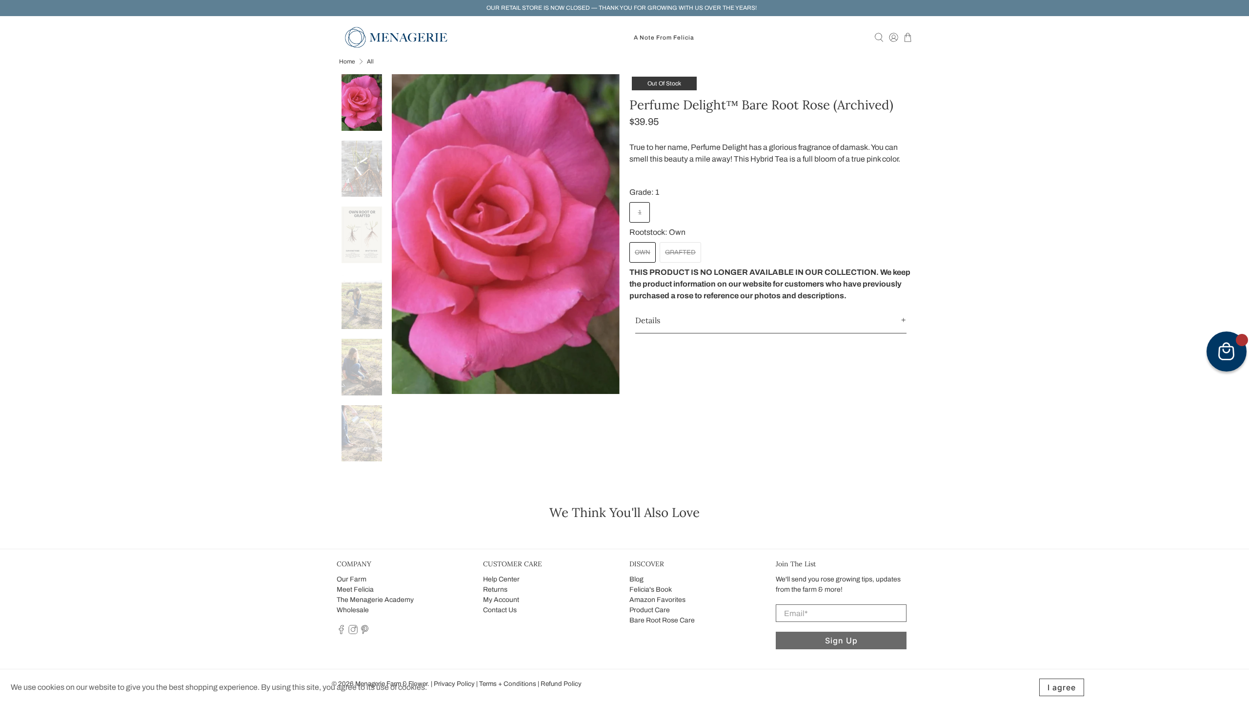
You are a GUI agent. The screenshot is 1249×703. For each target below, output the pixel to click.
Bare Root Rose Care (662, 620)
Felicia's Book (650, 589)
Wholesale (353, 610)
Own (642, 252)
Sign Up (841, 640)
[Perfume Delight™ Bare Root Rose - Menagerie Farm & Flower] (506, 234)
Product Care (649, 610)
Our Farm (351, 579)
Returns (495, 589)
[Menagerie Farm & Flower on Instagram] (353, 632)
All (370, 61)
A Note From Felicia (664, 37)
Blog (636, 579)
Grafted (680, 252)
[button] (771, 320)
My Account (501, 599)
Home (347, 61)
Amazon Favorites (657, 599)
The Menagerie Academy (375, 599)
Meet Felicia (355, 589)
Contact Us (500, 610)
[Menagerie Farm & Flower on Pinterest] (364, 632)
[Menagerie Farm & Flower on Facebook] (341, 632)
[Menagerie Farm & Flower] (396, 37)
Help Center (501, 579)
